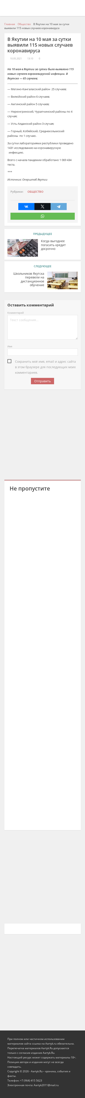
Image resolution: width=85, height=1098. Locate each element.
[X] (42, 206)
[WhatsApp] (42, 216)
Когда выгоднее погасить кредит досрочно (53, 245)
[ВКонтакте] (26, 206)
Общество (35, 192)
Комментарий (15, 312)
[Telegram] (59, 206)
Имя (9, 346)
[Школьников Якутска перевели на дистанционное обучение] (62, 280)
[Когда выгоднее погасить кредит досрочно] (22, 248)
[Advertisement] (42, 434)
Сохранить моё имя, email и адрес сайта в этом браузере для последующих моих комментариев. (45, 361)
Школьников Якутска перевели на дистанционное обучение (28, 279)
